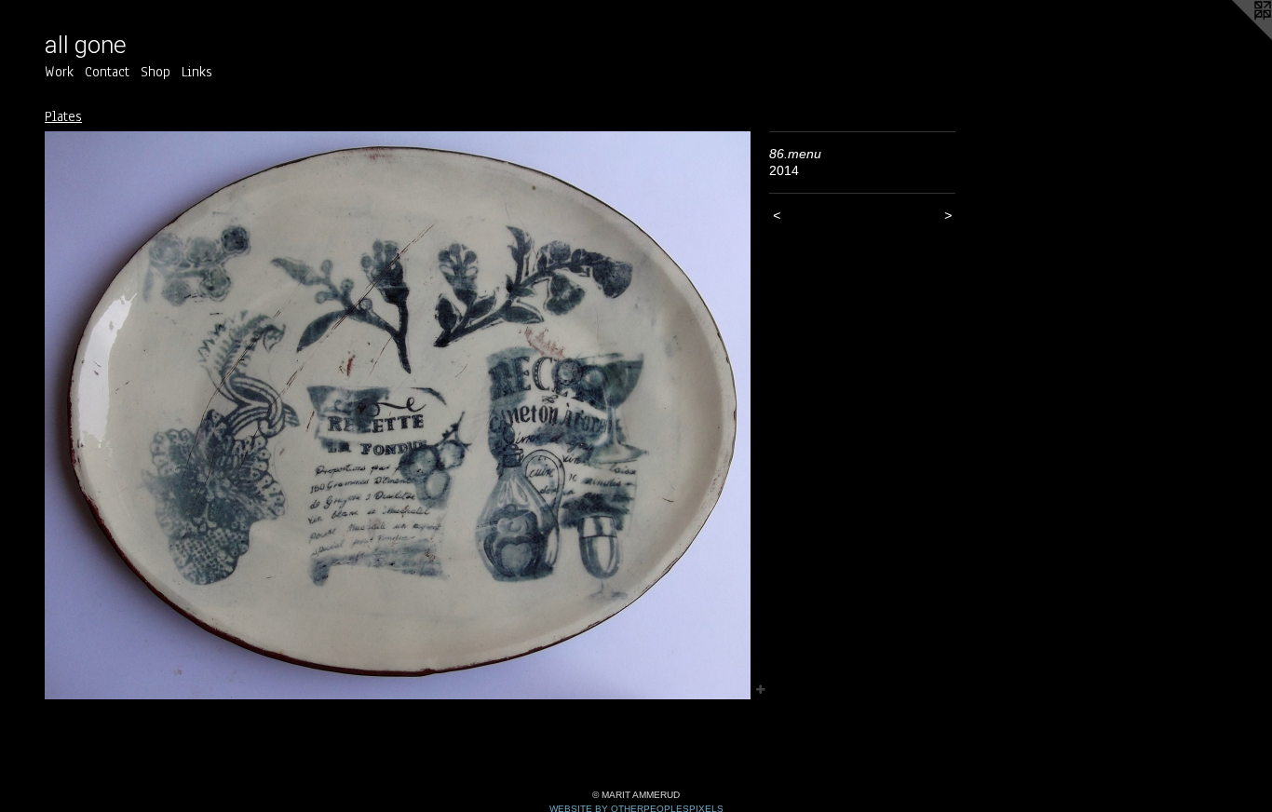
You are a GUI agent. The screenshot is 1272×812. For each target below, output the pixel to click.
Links (197, 71)
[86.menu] (398, 415)
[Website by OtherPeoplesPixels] (1235, 37)
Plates (63, 116)
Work (59, 71)
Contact (107, 71)
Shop (155, 71)
